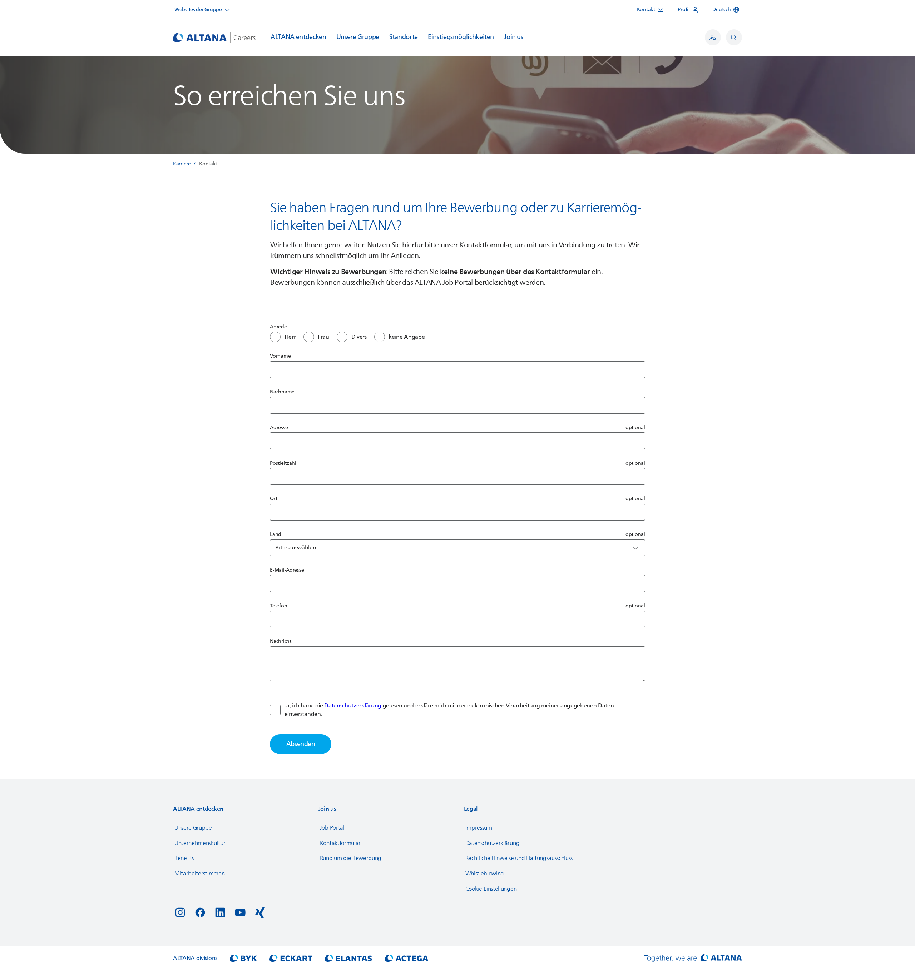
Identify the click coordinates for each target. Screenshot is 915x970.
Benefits (184, 858)
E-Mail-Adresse (287, 570)
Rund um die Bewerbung (350, 858)
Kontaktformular (340, 843)
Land (275, 534)
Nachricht (280, 641)
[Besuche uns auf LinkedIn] (220, 912)
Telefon (278, 606)
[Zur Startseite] (214, 37)
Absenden (300, 744)
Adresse (279, 427)
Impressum (478, 827)
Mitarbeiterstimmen (199, 873)
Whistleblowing (484, 873)
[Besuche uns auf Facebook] (200, 912)
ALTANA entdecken (298, 37)
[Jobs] (713, 37)
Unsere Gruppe (357, 37)
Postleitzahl (283, 463)
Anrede (278, 326)
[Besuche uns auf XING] (260, 912)
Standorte (403, 37)
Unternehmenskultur (199, 843)
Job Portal (332, 827)
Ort (273, 498)
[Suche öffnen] (734, 37)
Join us (513, 37)
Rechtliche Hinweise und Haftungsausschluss (519, 858)
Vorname (280, 356)
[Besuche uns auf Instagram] (180, 912)
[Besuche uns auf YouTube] (240, 912)
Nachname (282, 392)
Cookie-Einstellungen (491, 889)
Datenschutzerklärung (352, 705)
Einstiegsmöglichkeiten (461, 37)
